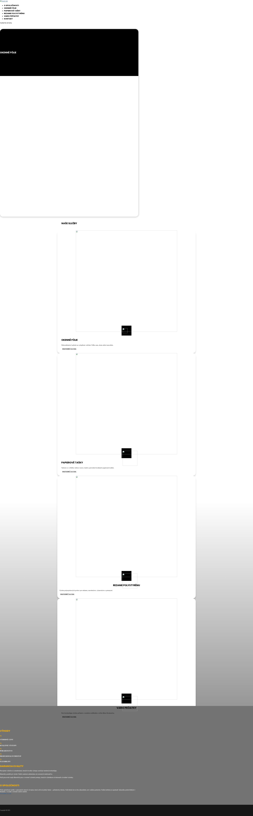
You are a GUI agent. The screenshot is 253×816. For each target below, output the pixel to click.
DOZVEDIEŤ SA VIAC (69, 349)
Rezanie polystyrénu (14, 13)
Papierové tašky (12, 10)
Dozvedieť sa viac (5, 793)
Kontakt (8, 18)
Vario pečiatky (11, 16)
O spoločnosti (11, 5)
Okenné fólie (10, 8)
